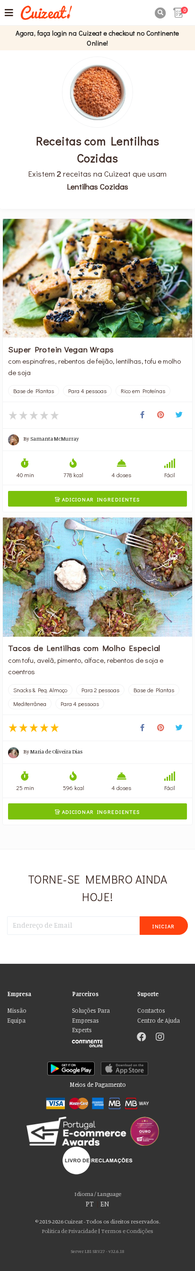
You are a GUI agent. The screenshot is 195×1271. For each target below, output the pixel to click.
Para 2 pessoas (100, 690)
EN (104, 1203)
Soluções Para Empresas (91, 1015)
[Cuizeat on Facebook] (141, 1037)
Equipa (16, 1020)
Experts (82, 1030)
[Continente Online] (97, 1041)
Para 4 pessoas (87, 391)
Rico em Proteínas (143, 391)
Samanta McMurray (54, 438)
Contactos (151, 1010)
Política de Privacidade (69, 1230)
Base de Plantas (33, 391)
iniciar (163, 926)
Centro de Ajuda (158, 1020)
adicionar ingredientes (97, 499)
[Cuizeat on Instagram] (160, 1037)
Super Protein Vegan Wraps (61, 349)
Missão (17, 1010)
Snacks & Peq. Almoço (40, 690)
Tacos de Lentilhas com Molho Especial (84, 647)
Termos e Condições (127, 1230)
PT (90, 1203)
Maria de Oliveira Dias (56, 751)
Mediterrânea (29, 703)
